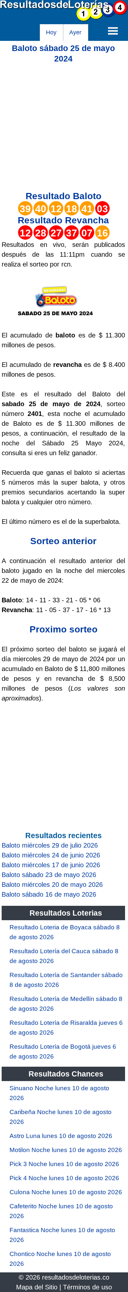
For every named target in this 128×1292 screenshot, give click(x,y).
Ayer (75, 32)
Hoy (51, 32)
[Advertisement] (64, 127)
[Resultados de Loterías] (64, 19)
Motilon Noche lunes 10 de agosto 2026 (66, 1149)
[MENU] (112, 30)
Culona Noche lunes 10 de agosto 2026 (66, 1192)
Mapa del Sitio (36, 1287)
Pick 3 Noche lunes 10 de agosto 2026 (64, 1164)
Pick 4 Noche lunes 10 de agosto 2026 (64, 1178)
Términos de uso (87, 1287)
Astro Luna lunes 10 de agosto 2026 (61, 1135)
